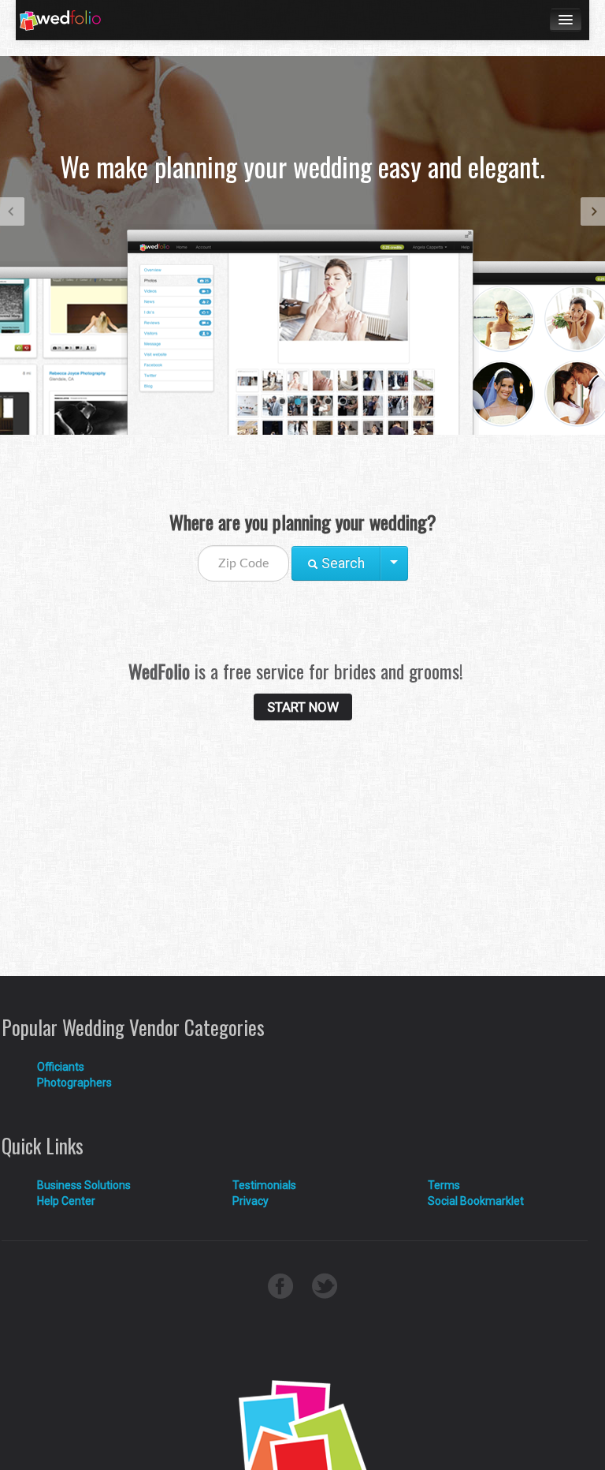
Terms (444, 1185)
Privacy (250, 1201)
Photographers (74, 1082)
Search (341, 563)
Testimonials (264, 1185)
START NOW (303, 707)
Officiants (60, 1066)
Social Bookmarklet (476, 1201)
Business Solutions (84, 1185)
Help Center (66, 1201)
